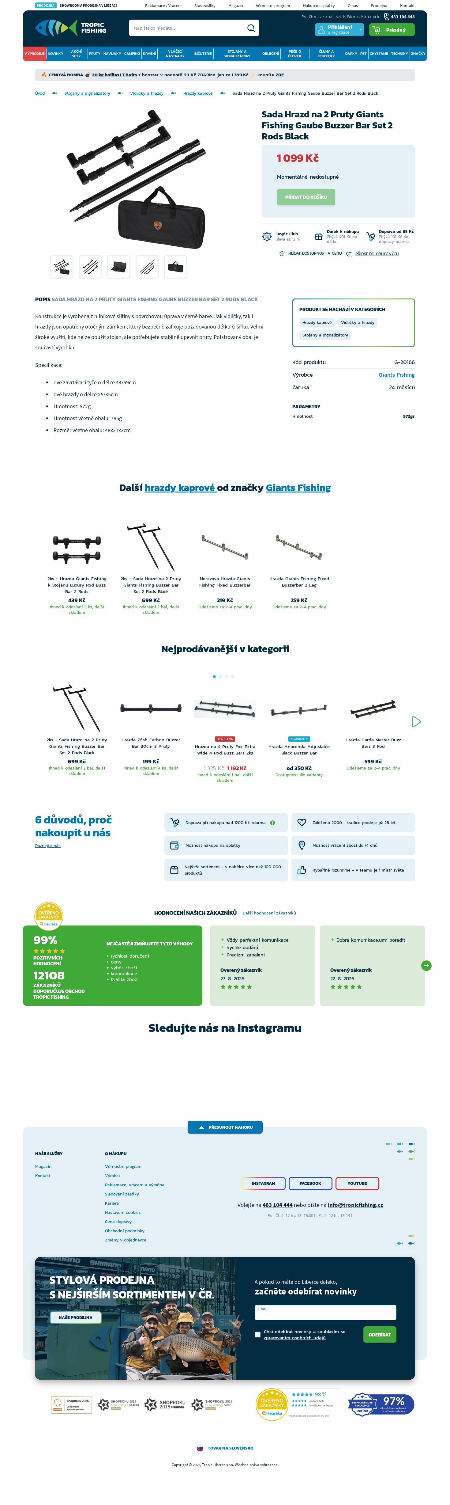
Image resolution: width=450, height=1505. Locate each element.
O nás (353, 5)
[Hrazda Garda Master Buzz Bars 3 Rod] (373, 710)
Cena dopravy (118, 1221)
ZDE (280, 74)
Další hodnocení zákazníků (269, 913)
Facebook (310, 1183)
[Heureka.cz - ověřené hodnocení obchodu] (48, 916)
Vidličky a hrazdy (146, 93)
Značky (418, 53)
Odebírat (380, 1334)
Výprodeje (34, 53)
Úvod (40, 93)
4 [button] (232, 676)
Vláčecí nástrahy (175, 54)
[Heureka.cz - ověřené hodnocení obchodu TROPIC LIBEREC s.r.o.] (298, 1404)
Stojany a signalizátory (237, 54)
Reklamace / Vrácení (163, 5)
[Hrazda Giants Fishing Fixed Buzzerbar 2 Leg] (299, 549)
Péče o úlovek (295, 54)
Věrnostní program (273, 5)
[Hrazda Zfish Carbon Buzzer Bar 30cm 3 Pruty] (151, 710)
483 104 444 (278, 1204)
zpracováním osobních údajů (295, 1337)
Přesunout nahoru (231, 1127)
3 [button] (226, 676)
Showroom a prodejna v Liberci (77, 5)
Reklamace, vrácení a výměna (134, 1185)
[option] (61, 267)
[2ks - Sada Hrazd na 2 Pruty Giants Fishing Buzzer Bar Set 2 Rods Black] (151, 549)
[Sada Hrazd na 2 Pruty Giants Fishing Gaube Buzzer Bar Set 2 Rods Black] (62, 267)
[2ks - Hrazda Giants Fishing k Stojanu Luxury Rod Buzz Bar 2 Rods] (77, 549)
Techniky (399, 53)
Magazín (235, 5)
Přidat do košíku (306, 197)
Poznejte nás (48, 845)
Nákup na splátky (319, 5)
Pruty (94, 53)
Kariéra (112, 1203)
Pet (363, 53)
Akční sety (76, 54)
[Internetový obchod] (70, 28)
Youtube (357, 1183)
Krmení (149, 53)
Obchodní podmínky (124, 1231)
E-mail (263, 1308)
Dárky (351, 53)
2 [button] (220, 676)
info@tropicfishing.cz (355, 1204)
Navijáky (112, 53)
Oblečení (270, 53)
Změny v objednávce (125, 1240)
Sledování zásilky (122, 1194)
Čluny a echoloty (326, 54)
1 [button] (214, 676)
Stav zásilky (205, 5)
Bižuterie (203, 53)
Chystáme (379, 53)
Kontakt (407, 5)
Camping (132, 53)
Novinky (55, 53)
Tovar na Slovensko (230, 1448)
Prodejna (379, 5)
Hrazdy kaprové (198, 93)
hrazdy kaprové (181, 487)
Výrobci (112, 1175)
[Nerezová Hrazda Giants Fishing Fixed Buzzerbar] (225, 549)
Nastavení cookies (123, 1212)
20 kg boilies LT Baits (114, 74)
